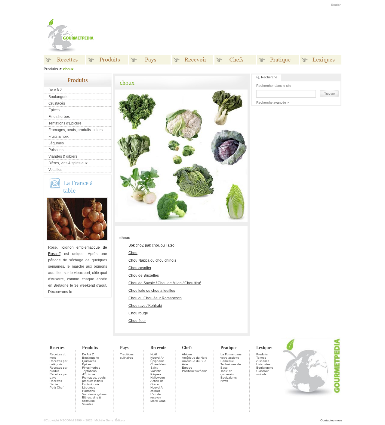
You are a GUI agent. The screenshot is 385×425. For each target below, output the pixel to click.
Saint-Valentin (156, 369)
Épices (54, 110)
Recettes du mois (58, 356)
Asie (185, 364)
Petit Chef (56, 387)
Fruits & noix (58, 136)
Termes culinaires (262, 359)
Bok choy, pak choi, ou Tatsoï (151, 245)
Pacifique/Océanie (195, 371)
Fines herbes (59, 117)
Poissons (55, 150)
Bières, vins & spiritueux (68, 163)
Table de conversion (228, 372)
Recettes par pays (58, 376)
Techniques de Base (230, 366)
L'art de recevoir (155, 395)
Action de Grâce (157, 382)
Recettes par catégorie (58, 362)
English (336, 4)
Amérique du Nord (194, 357)
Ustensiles (263, 364)
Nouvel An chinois (157, 389)
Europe (187, 367)
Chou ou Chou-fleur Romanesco (155, 298)
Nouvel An (157, 357)
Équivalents (228, 377)
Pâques (155, 374)
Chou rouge (138, 313)
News (224, 380)
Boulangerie (58, 97)
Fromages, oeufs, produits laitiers (75, 130)
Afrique (187, 354)
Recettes (57, 347)
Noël (153, 354)
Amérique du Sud (194, 361)
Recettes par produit (58, 369)
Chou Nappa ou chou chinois (152, 260)
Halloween (157, 377)
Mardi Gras (157, 400)
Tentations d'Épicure (65, 123)
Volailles (55, 170)
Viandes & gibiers (62, 156)
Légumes (56, 143)
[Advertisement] (230, 35)
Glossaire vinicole (262, 372)
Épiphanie (157, 361)
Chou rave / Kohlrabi (145, 306)
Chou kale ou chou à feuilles (151, 290)
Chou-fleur (137, 321)
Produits (90, 347)
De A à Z (55, 90)
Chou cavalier (139, 268)
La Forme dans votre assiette (231, 356)
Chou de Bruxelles (143, 275)
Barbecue (227, 361)
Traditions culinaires (127, 356)
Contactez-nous (331, 420)
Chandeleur (158, 364)
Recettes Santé (56, 382)
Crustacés (56, 103)
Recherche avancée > (272, 102)
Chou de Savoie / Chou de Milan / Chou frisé (164, 283)
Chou (132, 253)
